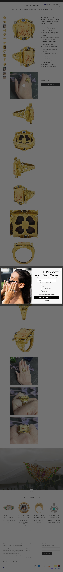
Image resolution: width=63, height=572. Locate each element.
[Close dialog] (60, 270)
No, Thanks (47, 300)
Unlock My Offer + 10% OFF (47, 297)
